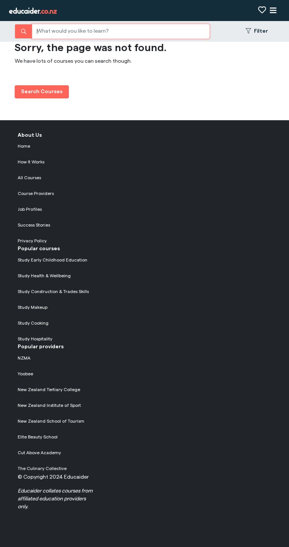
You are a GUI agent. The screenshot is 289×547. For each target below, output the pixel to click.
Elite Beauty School (38, 437)
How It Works (31, 162)
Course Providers (36, 193)
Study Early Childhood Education (52, 260)
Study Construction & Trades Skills (53, 291)
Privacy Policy (32, 241)
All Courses (29, 177)
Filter (261, 31)
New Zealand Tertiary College (49, 389)
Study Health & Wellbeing (44, 276)
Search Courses (41, 91)
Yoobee (25, 374)
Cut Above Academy (39, 452)
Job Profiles (30, 209)
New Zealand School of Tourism (51, 421)
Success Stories (34, 225)
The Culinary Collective (42, 468)
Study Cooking (33, 323)
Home (24, 146)
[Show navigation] (273, 10)
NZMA (24, 358)
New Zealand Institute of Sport (49, 405)
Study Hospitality (35, 339)
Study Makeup (32, 307)
